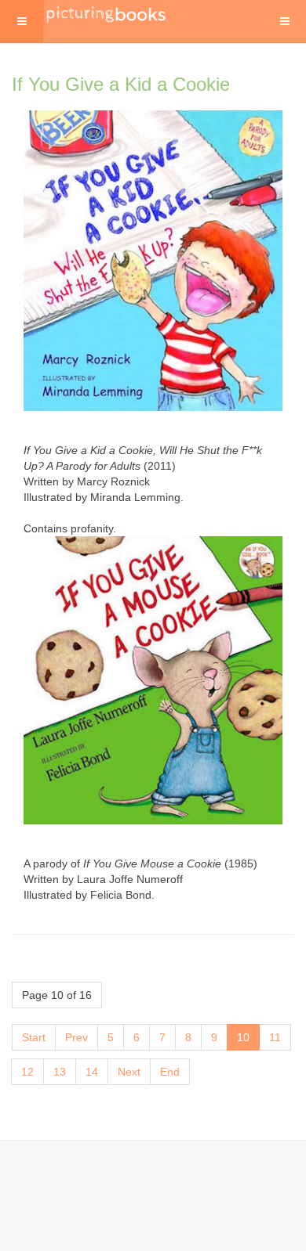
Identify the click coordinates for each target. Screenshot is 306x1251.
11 (275, 1037)
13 (59, 1071)
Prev (76, 1037)
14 (92, 1071)
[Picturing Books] (106, 13)
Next (129, 1071)
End (170, 1071)
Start (34, 1037)
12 (27, 1071)
